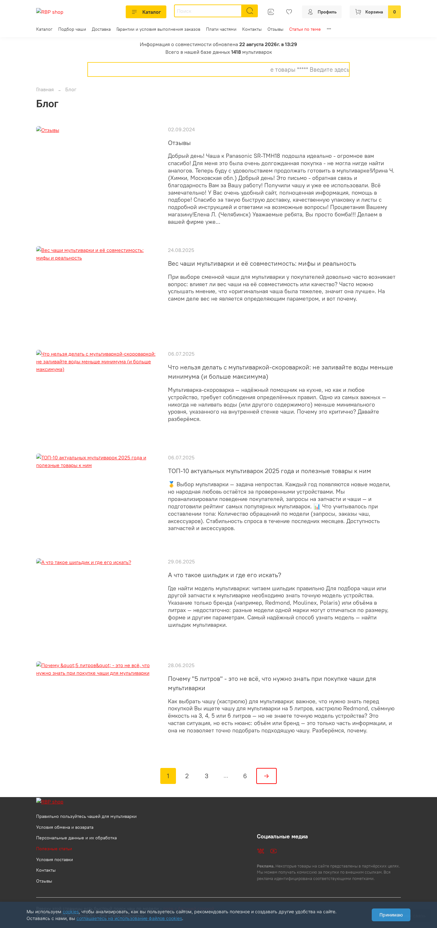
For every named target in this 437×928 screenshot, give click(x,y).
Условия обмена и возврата (64, 827)
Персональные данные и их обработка (76, 838)
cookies (71, 911)
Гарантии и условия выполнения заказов (158, 29)
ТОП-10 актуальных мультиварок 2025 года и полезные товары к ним (269, 471)
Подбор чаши (72, 29)
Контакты (252, 29)
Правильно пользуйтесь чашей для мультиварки (86, 816)
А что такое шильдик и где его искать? (224, 575)
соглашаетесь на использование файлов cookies (129, 918)
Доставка (101, 29)
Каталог (151, 12)
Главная (45, 89)
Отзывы (275, 29)
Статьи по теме (305, 29)
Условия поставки (54, 859)
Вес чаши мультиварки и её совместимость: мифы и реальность (262, 263)
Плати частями (221, 29)
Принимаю (391, 914)
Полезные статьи (54, 848)
